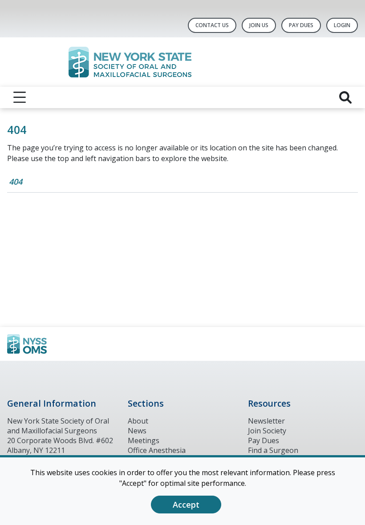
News (137, 431)
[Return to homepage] (183, 62)
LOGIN (342, 25)
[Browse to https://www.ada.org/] (52, 344)
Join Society (267, 431)
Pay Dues (301, 25)
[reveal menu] (19, 97)
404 (15, 181)
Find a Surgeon (273, 450)
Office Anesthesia (157, 450)
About (138, 421)
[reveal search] (345, 97)
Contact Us (212, 25)
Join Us (258, 25)
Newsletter (266, 421)
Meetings (143, 440)
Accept (186, 504)
